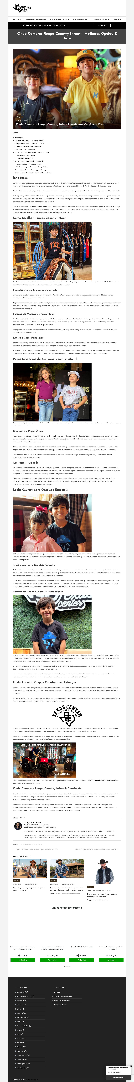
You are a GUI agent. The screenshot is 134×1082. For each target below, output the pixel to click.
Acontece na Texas (24, 996)
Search (116, 19)
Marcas (19, 1030)
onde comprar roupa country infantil (30, 844)
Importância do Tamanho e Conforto (30, 143)
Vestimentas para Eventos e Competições (32, 167)
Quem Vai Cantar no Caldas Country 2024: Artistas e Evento (37, 849)
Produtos (17, 19)
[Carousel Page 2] (66, 966)
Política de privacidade (59, 19)
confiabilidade (70, 807)
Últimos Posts (24, 818)
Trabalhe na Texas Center (35, 19)
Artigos (19, 1005)
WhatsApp (98, 780)
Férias (19, 1022)
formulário (112, 780)
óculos (19, 1043)
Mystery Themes (33, 1080)
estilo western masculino (101, 900)
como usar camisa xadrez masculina (68, 894)
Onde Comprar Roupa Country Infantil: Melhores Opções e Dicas (61, 124)
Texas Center (20, 698)
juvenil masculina (51, 436)
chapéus (43, 728)
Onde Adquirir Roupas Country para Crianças (31, 170)
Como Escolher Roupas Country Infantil (29, 140)
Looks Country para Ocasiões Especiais (29, 161)
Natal (19, 1034)
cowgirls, (59, 191)
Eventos (20, 1013)
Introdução (19, 138)
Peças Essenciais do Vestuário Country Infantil (32, 152)
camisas (53, 728)
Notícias (20, 1038)
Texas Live (20, 1059)
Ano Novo (20, 1001)
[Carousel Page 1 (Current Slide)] (64, 966)
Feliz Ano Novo (22, 1017)
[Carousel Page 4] (69, 966)
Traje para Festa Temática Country (29, 164)
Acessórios (21, 992)
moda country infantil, (40, 207)
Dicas (19, 1009)
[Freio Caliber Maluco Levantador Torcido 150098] (111, 928)
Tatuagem (21, 1051)
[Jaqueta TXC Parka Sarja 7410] (81, 928)
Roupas (19, 117)
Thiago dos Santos (33, 120)
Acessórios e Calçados (24, 158)
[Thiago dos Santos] (18, 826)
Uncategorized (22, 1064)
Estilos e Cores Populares (25, 149)
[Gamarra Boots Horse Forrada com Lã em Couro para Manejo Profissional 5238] (23, 928)
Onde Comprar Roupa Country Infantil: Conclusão (33, 173)
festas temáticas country (24, 570)
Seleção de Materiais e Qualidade (28, 146)
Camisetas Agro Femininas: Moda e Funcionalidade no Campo (96, 849)
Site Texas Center (80, 19)
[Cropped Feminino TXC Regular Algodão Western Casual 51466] (52, 928)
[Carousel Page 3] (67, 966)
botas (36, 728)
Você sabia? (21, 1068)
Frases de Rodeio (23, 1026)
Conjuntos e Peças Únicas (26, 155)
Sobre (15, 818)
